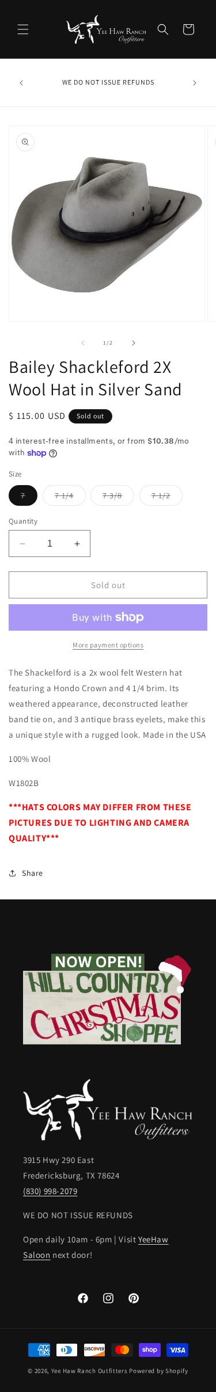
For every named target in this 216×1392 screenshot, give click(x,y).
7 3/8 (118, 498)
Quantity (23, 521)
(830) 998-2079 (50, 1190)
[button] (23, 29)
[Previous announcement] (21, 83)
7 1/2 (167, 498)
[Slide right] (133, 343)
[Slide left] (83, 343)
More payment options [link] (108, 644)
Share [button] (32, 873)
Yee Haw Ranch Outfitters (89, 1371)
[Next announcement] (194, 83)
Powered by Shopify (158, 1371)
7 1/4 (70, 498)
